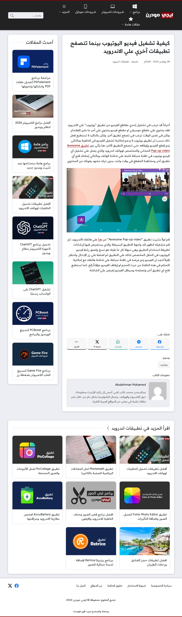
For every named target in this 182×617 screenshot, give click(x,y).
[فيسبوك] (17, 586)
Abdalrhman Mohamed (130, 384)
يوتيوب (164, 364)
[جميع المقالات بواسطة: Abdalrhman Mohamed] (158, 390)
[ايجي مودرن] (160, 15)
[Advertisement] (118, 93)
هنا (100, 239)
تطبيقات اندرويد (121, 61)
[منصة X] (10, 586)
